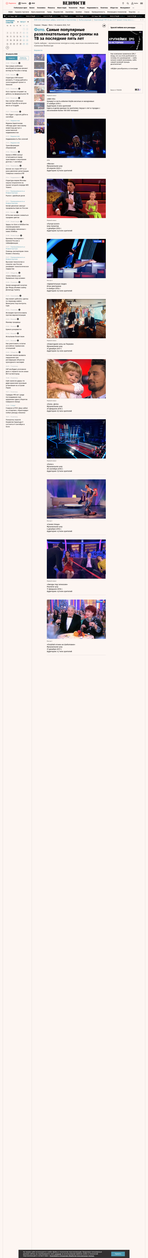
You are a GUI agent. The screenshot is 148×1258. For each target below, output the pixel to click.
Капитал (79, 12)
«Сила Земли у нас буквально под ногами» (15, 277)
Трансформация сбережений (12, 146)
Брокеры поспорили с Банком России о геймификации (15, 240)
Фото (51, 25)
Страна (86, 12)
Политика (104, 8)
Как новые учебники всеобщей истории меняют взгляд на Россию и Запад (17, 68)
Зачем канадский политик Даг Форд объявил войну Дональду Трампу (16, 287)
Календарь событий (10, 22)
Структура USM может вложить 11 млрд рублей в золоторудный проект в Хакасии (16, 81)
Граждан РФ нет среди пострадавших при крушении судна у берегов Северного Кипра (16, 398)
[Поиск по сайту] (128, 3)
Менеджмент (125, 8)
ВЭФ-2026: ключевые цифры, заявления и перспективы (55, 20)
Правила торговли (22, 12)
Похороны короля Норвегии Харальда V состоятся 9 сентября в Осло (15, 423)
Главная (37, 25)
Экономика (41, 8)
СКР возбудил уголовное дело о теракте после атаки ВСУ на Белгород (17, 371)
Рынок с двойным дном (15, 196)
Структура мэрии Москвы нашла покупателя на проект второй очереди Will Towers (17, 183)
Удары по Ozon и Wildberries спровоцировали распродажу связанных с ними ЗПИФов (17, 227)
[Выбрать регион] (123, 3)
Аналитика (69, 12)
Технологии (73, 8)
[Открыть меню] (141, 3)
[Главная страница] (74, 3)
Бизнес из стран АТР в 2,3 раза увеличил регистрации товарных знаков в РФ (17, 171)
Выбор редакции (85, 20)
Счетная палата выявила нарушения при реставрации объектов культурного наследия (16, 358)
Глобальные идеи (20, 8)
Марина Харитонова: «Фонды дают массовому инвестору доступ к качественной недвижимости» (16, 128)
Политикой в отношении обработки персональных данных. (72, 1256)
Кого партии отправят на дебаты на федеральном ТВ (17, 93)
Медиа (82, 8)
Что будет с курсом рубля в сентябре (17, 116)
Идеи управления (38, 12)
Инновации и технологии (116, 12)
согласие (57, 1254)
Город (49, 12)
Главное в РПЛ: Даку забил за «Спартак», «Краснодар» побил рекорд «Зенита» (17, 410)
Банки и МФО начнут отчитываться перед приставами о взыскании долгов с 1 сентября (16, 158)
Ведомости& (58, 12)
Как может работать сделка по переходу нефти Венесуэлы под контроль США (17, 302)
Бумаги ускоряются (13, 329)
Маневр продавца (13, 322)
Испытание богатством (15, 336)
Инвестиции (61, 8)
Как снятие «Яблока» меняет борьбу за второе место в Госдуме (16, 103)
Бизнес (32, 8)
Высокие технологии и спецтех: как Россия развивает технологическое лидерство (17, 265)
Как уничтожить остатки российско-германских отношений (16, 346)
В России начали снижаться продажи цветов (17, 216)
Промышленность (98, 12)
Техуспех (132, 12)
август (23, 22)
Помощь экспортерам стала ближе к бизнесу (17, 252)
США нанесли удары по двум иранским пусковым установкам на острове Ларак (16, 384)
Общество (114, 8)
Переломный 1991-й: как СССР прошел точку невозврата (115, 20)
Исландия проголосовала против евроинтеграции (16, 314)
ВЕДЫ (10, 12)
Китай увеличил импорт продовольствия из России (17, 207)
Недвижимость (92, 8)
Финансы (51, 8)
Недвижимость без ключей (17, 139)
